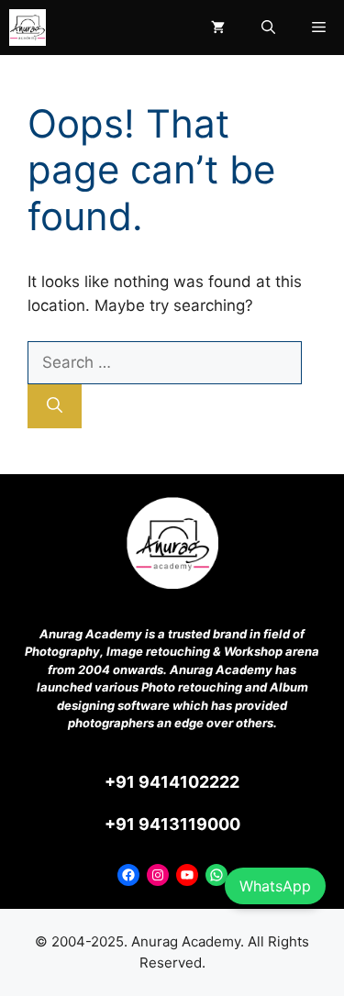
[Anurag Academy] (27, 27)
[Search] (55, 406)
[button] (268, 27)
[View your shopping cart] (218, 27)
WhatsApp (275, 886)
